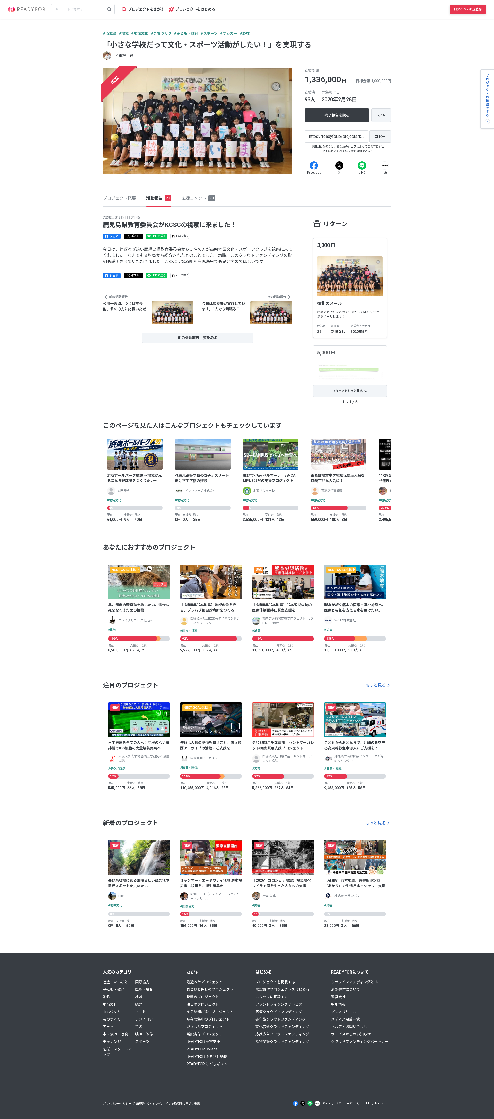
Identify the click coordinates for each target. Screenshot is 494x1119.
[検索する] (109, 9)
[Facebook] (314, 165)
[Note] (385, 165)
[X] (339, 165)
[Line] (362, 165)
